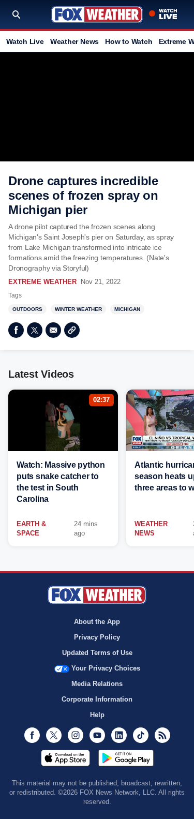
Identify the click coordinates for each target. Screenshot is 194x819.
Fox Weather (97, 14)
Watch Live (25, 41)
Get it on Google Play (126, 758)
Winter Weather (78, 309)
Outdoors (27, 309)
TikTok (140, 735)
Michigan (127, 309)
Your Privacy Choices (105, 668)
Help (97, 715)
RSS (162, 735)
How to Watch (128, 41)
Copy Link (72, 330)
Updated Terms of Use (97, 653)
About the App (97, 622)
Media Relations (97, 684)
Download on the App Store (65, 758)
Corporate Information (97, 699)
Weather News (74, 41)
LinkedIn (119, 735)
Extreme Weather (42, 282)
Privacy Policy (97, 637)
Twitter (34, 330)
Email (53, 330)
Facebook (16, 330)
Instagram (75, 735)
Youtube (97, 735)
